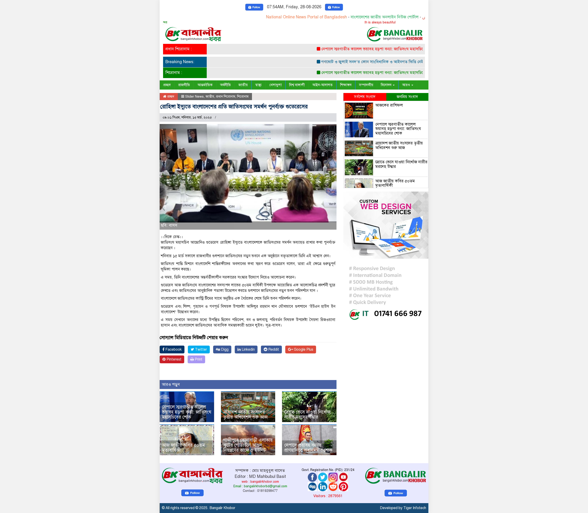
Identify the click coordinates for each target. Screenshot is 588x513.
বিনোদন (386, 85)
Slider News (194, 96)
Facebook (173, 349)
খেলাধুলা (275, 85)
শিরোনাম (243, 96)
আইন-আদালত (322, 85)
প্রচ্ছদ (167, 85)
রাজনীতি (184, 85)
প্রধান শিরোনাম (225, 96)
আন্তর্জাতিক (205, 85)
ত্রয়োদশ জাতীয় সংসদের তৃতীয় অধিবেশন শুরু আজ (245, 414)
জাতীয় (243, 85)
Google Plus (303, 349)
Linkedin (248, 349)
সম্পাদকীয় (366, 85)
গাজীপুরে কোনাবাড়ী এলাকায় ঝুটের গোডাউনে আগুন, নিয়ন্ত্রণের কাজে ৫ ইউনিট (248, 445)
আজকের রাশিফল (389, 105)
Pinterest (173, 359)
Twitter (200, 349)
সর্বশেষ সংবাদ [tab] (364, 96)
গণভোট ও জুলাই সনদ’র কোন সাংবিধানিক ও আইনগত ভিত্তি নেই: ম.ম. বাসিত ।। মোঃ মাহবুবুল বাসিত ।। (389, 61)
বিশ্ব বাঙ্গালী (297, 85)
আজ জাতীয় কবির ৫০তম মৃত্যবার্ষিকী (183, 447)
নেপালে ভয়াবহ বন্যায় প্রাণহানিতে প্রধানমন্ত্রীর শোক (308, 447)
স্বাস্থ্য (258, 85)
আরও (406, 85)
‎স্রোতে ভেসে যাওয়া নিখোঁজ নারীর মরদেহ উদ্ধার (307, 414)
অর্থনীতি (225, 85)
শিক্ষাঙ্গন (345, 85)
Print (198, 359)
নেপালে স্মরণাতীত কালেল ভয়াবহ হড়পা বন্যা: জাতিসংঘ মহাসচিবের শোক (363, 48)
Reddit (273, 349)
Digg (224, 349)
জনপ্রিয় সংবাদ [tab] (407, 96)
